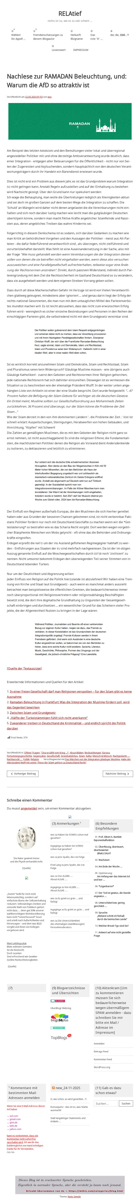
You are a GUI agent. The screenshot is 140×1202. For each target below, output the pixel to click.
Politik (26, 759)
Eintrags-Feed (101, 1051)
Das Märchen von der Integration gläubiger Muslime (92, 759)
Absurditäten (76, 752)
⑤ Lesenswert (59, 48)
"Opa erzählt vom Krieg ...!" (55, 752)
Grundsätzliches (69, 756)
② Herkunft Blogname (77, 34)
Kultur (89, 756)
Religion (35, 759)
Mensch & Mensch (102, 756)
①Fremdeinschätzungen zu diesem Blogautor (48, 34)
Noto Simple (74, 1196)
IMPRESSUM (80, 50)
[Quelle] (26, 868)
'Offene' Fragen (32, 752)
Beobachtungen (93, 752)
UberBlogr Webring (60, 1008)
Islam (82, 756)
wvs (50, 96)
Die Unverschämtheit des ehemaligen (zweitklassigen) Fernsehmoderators (67, 924)
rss (8, 1152)
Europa (106, 752)
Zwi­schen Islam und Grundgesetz (33, 713)
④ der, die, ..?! (119, 34)
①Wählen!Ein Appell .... (18, 34)
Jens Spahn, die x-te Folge (71, 857)
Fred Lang (55, 864)
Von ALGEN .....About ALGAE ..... (61, 877)
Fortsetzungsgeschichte (19, 756)
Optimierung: (112, 876)
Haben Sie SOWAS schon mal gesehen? (66, 847)
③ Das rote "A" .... (96, 34)
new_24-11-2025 (68, 1088)
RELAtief (70, 13)
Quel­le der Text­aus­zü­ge (24, 668)
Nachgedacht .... (121, 756)
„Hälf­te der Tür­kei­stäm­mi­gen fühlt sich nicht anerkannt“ (49, 718)
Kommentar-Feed (103, 1059)
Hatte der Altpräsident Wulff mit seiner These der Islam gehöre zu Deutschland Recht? (69, 761)
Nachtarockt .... (14, 759)
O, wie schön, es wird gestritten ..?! (68, 1099)
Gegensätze (39, 756)
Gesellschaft (53, 756)
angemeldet (29, 808)
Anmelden (99, 1043)
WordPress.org (102, 1067)
